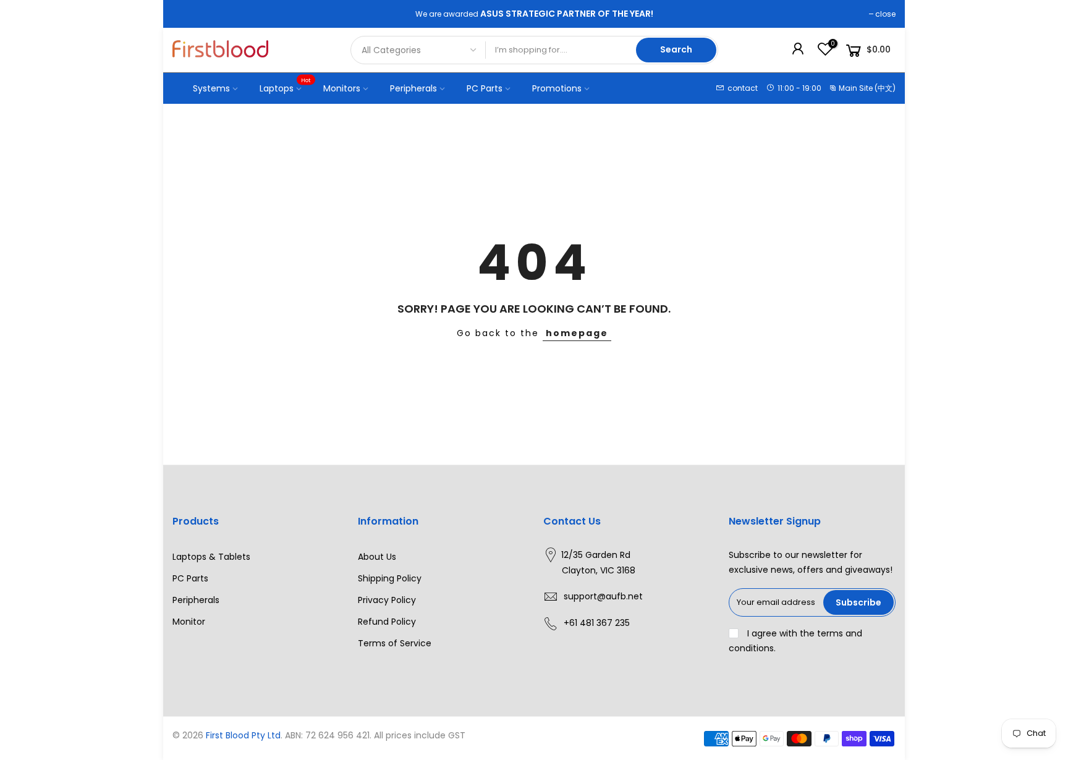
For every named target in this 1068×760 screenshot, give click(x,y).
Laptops (286, 85)
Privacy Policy (387, 600)
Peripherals (413, 88)
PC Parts (484, 88)
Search (676, 49)
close (885, 14)
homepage (577, 333)
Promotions (557, 88)
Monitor (188, 621)
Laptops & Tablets (211, 557)
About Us (377, 557)
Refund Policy (387, 621)
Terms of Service (394, 643)
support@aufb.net (603, 596)
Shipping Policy (390, 578)
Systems (211, 88)
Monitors (341, 88)
